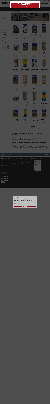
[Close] (38, 2)
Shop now (25, 6)
